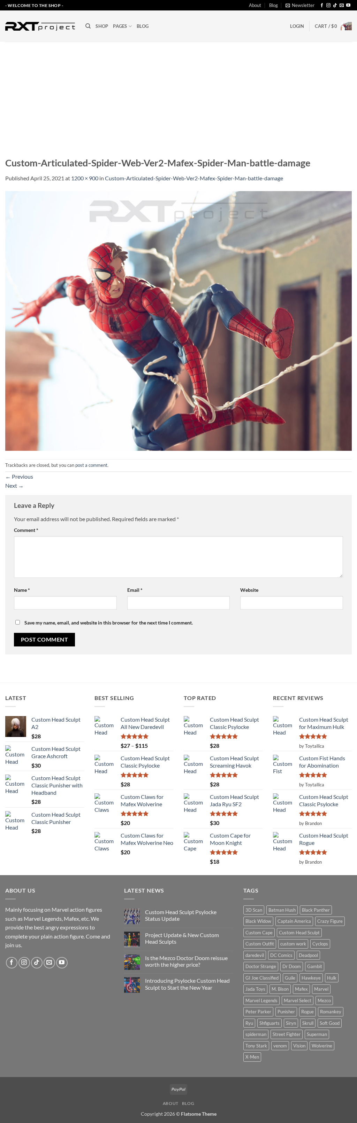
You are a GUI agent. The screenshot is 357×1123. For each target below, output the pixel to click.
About (255, 5)
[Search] (88, 26)
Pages (120, 26)
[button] (300, 5)
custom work (293, 944)
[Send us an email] (342, 5)
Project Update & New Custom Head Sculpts (182, 938)
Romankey (330, 1011)
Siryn (291, 1023)
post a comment (91, 465)
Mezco (324, 1000)
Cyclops (320, 944)
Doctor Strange (260, 966)
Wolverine (322, 1046)
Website (249, 590)
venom (280, 1046)
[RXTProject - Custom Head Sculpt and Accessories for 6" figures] (40, 26)
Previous (19, 476)
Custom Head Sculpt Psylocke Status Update (181, 915)
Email (135, 590)
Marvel (321, 989)
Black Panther (316, 910)
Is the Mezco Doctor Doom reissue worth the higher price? (186, 961)
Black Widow (258, 921)
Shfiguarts (269, 1023)
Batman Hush (282, 910)
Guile (290, 978)
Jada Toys (255, 989)
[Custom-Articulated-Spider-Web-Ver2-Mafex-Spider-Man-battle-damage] (178, 320)
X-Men (252, 1057)
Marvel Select (297, 1000)
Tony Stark (256, 1046)
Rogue (307, 1011)
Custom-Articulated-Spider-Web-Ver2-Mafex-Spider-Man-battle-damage (194, 178)
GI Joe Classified (262, 978)
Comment (26, 530)
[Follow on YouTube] (348, 5)
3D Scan (253, 910)
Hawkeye (311, 978)
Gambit (314, 966)
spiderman (255, 1034)
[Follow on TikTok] (335, 5)
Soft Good (330, 1023)
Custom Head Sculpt (299, 932)
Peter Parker (258, 1011)
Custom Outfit (259, 944)
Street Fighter (287, 1034)
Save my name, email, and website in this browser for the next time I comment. (108, 623)
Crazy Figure (330, 921)
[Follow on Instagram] (328, 5)
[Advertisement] (178, 94)
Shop (102, 26)
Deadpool (308, 955)
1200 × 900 (84, 178)
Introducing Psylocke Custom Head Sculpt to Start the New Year (187, 983)
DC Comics (281, 955)
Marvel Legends (261, 1000)
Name (22, 590)
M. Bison (280, 989)
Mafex (301, 989)
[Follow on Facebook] (322, 5)
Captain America (294, 921)
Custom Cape (259, 932)
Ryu (249, 1023)
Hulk (331, 978)
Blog (273, 5)
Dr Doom (291, 966)
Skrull (307, 1023)
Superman (317, 1034)
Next (14, 485)
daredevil (254, 955)
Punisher (286, 1011)
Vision (299, 1046)
